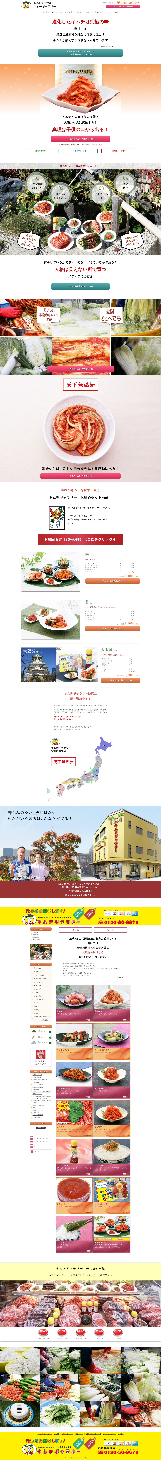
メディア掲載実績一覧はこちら (80, 286)
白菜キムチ (37, 968)
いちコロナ (37, 989)
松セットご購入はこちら (112, 581)
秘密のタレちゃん (38, 1110)
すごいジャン (38, 996)
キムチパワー (36, 1082)
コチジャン (37, 1003)
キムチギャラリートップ (45, 1434)
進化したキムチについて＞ (107, 46)
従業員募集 (36, 1112)
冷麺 (35, 1006)
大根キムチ (37, 971)
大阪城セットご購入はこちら (120, 680)
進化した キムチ (37, 1075)
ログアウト (36, 937)
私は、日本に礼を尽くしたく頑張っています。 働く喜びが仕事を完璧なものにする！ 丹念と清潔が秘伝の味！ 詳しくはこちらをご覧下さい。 (80, 889)
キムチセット (38, 1013)
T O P (43, 12)
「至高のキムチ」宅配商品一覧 (80, 139)
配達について (90, 12)
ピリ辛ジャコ (38, 999)
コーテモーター (39, 982)
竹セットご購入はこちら (112, 629)
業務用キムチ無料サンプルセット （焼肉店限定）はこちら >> (80, 52)
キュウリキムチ (39, 975)
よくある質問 (36, 1117)
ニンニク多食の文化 (38, 1084)
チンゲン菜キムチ (40, 978)
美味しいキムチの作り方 (40, 1079)
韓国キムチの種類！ (38, 1105)
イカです (37, 992)
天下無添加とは (37, 1077)
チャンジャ (37, 985)
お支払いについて (78, 12)
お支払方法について (67, 1434)
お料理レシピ (36, 1107)
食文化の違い (36, 1089)
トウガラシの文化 (38, 1087)
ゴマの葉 (37, 1010)
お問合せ (117, 12)
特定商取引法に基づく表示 (93, 1434)
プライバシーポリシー (109, 1434)
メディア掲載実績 (38, 1115)
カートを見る (36, 939)
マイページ (108, 12)
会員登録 (99, 12)
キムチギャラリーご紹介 (55, 12)
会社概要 (56, 1434)
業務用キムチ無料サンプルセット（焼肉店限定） (42, 1018)
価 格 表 (67, 12)
